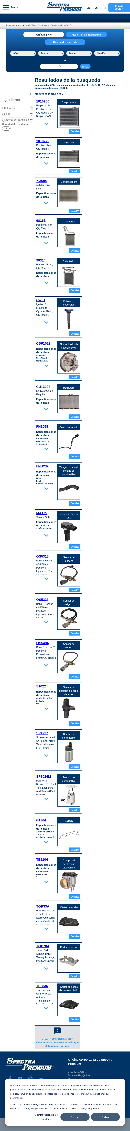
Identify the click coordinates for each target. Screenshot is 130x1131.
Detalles (74, 131)
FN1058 (42, 426)
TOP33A (42, 906)
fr (104, 7)
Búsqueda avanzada (65, 42)
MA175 (41, 513)
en (88, 7)
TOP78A (42, 946)
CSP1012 (43, 343)
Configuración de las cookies (46, 1116)
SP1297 (42, 733)
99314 (41, 260)
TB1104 (42, 859)
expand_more (46, 124)
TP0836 (42, 986)
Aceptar (75, 1116)
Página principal (13, 25)
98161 (41, 220)
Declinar (105, 1116)
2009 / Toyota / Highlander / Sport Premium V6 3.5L (48, 25)
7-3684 (41, 181)
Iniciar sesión (119, 7)
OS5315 (42, 556)
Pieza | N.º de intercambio (86, 34)
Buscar (85, 66)
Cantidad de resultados (15, 124)
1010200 (42, 101)
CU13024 (43, 387)
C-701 (40, 300)
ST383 (41, 820)
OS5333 (42, 600)
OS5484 (42, 643)
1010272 (42, 141)
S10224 (42, 686)
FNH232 (42, 466)
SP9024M (43, 776)
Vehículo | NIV (43, 34)
